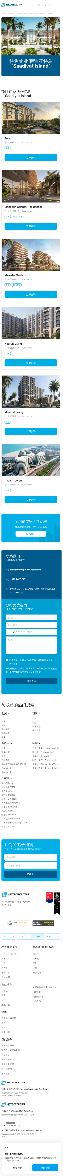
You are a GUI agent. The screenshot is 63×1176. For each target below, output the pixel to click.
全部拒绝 (17, 1167)
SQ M (37, 936)
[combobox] (10, 632)
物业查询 (31, 681)
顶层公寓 (16, 217)
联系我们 (31, 533)
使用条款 (37, 672)
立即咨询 (31, 157)
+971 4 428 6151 (18, 579)
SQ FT (24, 936)
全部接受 (45, 1167)
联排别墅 (16, 285)
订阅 (29, 874)
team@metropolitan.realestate (25, 569)
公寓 (7, 148)
